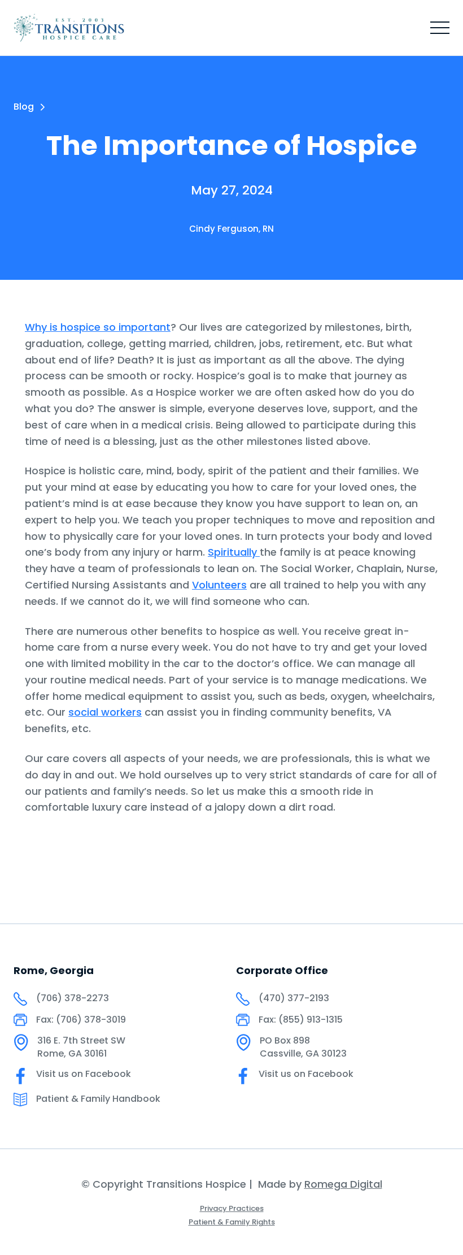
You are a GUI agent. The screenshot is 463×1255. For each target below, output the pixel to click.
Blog (24, 106)
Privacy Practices (232, 1208)
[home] (69, 28)
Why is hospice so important (98, 327)
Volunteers (219, 585)
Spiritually (234, 552)
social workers (105, 712)
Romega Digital (343, 1184)
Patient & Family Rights (232, 1222)
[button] (439, 27)
